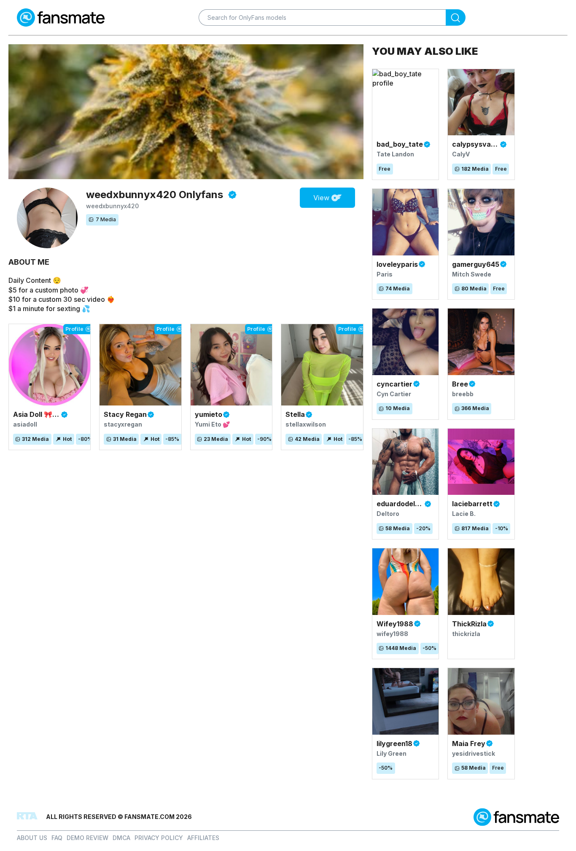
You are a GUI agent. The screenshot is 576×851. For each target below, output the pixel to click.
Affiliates (203, 837)
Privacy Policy (159, 837)
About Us (32, 837)
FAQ (56, 837)
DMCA (121, 837)
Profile (74, 329)
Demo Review (87, 837)
